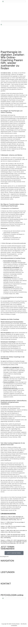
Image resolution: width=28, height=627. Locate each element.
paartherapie (21, 556)
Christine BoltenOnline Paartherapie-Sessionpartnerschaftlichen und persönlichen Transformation (14, 503)
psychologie (3, 558)
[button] (14, 21)
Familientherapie (13, 556)
